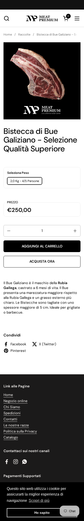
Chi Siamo (12, 407)
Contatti (10, 419)
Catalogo (11, 437)
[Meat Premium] (42, 18)
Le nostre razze (16, 425)
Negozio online (16, 401)
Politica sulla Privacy (20, 431)
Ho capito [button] (42, 512)
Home (8, 395)
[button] (6, 18)
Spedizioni (12, 413)
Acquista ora (42, 261)
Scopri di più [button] (39, 501)
